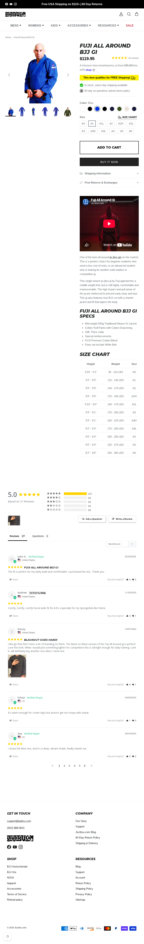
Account (80, 877)
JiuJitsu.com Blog (86, 832)
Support (80, 826)
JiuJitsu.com (20, 927)
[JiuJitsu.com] (15, 14)
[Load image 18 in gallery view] (38, 73)
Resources (107, 25)
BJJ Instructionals (17, 866)
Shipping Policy (84, 888)
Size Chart (129, 117)
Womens (34, 25)
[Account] (120, 14)
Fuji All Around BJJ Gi (24, 37)
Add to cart (109, 147)
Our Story (81, 821)
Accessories (77, 25)
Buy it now (109, 161)
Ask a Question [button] (94, 518)
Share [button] (15, 579)
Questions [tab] (38, 536)
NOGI (10, 877)
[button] (128, 579)
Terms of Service (17, 894)
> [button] (91, 765)
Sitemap (80, 899)
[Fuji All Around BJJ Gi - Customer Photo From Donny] (14, 520)
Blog (78, 866)
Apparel (11, 883)
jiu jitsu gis (116, 257)
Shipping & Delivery (87, 843)
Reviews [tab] (14, 536)
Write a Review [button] (124, 518)
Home (8, 37)
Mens (14, 25)
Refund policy (15, 899)
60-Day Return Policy (88, 837)
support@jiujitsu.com (19, 821)
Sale (130, 25)
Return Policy (83, 883)
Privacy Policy (84, 894)
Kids (54, 25)
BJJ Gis (11, 872)
